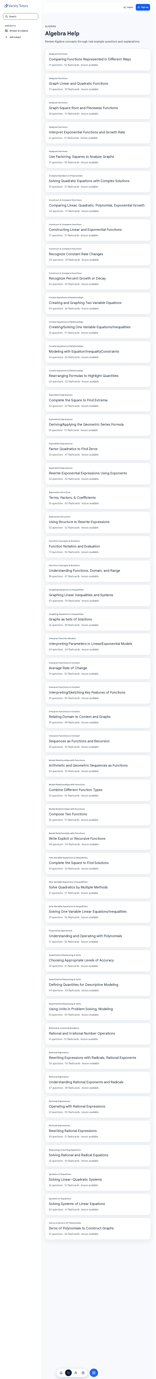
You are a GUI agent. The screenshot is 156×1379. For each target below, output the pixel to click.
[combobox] (22, 16)
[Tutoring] (75, 1372)
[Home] (61, 1372)
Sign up (144, 7)
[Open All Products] (94, 1373)
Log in (130, 7)
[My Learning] (68, 1372)
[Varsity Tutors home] (16, 6)
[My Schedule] (83, 1372)
